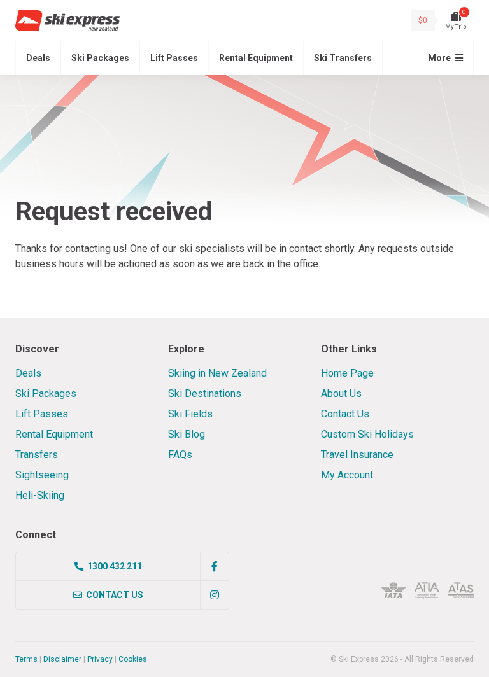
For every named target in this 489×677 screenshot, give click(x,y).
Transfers (36, 455)
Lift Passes (174, 58)
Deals (38, 58)
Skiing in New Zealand (217, 373)
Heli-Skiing (39, 495)
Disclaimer (62, 659)
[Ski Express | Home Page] (67, 20)
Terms (26, 659)
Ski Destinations (204, 393)
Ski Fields (190, 414)
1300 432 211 (114, 566)
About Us (341, 393)
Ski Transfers (343, 58)
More (440, 58)
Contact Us (345, 414)
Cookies (132, 659)
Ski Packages (100, 58)
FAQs (180, 455)
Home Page (347, 373)
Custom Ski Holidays (367, 434)
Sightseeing (42, 475)
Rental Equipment (256, 58)
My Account (347, 475)
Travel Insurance (357, 455)
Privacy (100, 659)
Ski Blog (186, 434)
